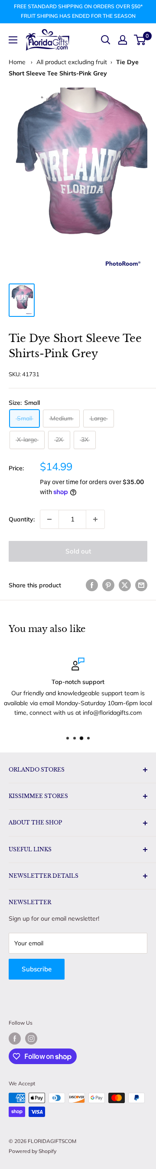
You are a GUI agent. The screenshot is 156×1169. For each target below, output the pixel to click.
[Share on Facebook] (92, 585)
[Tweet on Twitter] (125, 585)
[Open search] (105, 40)
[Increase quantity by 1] (95, 519)
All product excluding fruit (71, 62)
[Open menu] (13, 39)
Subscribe (37, 969)
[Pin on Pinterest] (108, 585)
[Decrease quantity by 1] (49, 519)
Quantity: (22, 519)
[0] (140, 40)
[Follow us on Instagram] (31, 1038)
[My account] (122, 40)
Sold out (78, 551)
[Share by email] (141, 585)
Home (17, 62)
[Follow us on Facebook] (15, 1038)
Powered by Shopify (32, 1151)
